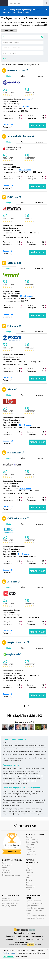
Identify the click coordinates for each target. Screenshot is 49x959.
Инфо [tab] (8, 76)
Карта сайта (19, 933)
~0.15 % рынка (24, 106)
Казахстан (30, 844)
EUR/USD (29, 865)
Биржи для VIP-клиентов (35, 918)
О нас (19, 939)
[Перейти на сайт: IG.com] (9, 401)
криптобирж (27, 10)
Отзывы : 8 (7, 377)
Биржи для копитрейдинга (36, 915)
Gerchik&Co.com (16, 70)
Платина (29, 880)
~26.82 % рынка (24, 425)
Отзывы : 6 (7, 251)
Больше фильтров (9, 30)
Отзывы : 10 (8, 441)
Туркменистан (31, 854)
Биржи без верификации (35, 908)
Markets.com (14, 452)
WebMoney (6, 898)
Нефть (28, 882)
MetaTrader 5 (7, 865)
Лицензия (28, 99)
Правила (39, 939)
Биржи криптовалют (33, 901)
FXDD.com (13, 197)
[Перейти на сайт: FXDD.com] (12, 209)
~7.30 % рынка (25, 488)
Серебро (29, 877)
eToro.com (13, 262)
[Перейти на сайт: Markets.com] (12, 464)
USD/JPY (29, 870)
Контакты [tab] (39, 76)
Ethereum (29, 873)
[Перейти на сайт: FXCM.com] (12, 338)
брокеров (17, 10)
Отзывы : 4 (7, 570)
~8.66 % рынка (23, 554)
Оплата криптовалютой (11, 901)
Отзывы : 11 (8, 506)
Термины (9, 939)
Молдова (29, 849)
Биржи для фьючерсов (34, 903)
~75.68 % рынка (25, 296)
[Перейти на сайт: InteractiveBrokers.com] (12, 148)
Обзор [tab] (23, 76)
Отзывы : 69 (8, 124)
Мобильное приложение (11, 875)
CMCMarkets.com (17, 518)
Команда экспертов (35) (24, 722)
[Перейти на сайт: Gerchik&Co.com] (12, 82)
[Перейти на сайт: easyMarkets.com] (12, 654)
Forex (4, 863)
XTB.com (12, 581)
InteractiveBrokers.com (20, 136)
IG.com (11, 389)
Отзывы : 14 (8, 185)
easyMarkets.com (17, 642)
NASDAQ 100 (30, 887)
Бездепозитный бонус (10, 903)
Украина (29, 837)
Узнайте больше (9, 953)
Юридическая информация (17, 936)
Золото (28, 875)
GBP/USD (29, 868)
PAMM (4, 868)
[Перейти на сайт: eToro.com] (11, 274)
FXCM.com (13, 326)
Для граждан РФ (32, 840)
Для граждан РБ (32, 842)
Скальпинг (6, 873)
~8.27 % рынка (25, 169)
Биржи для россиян (33, 906)
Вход (32, 942)
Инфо (26, 942)
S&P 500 (29, 890)
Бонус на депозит (9, 906)
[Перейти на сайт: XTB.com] (9, 593)
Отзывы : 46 (8, 314)
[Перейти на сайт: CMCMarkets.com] (9, 530)
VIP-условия (6, 870)
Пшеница (29, 885)
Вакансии (29, 939)
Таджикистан (31, 852)
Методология (37, 936)
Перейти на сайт (37, 126)
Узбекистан (30, 847)
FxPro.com (12, 852)
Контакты (31, 933)
